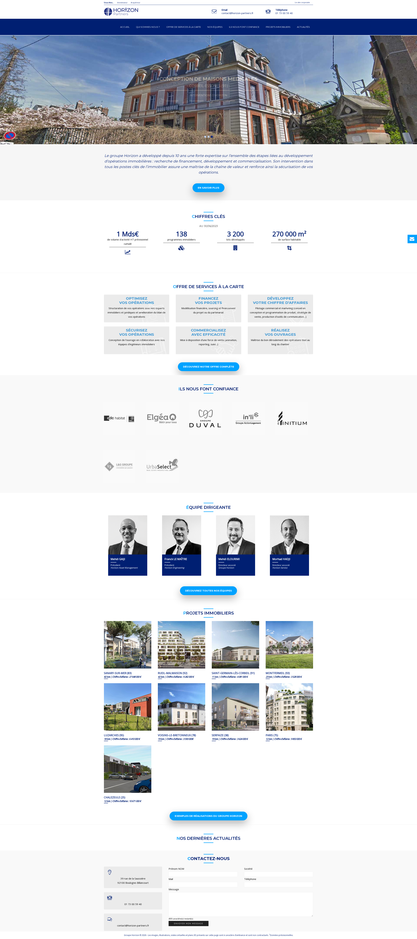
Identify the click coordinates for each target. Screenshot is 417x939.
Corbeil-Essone (212, 137)
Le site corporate (302, 2)
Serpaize (205, 137)
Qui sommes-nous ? (148, 27)
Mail (171, 879)
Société (248, 868)
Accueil (124, 27)
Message (174, 889)
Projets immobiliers (278, 27)
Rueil (208, 137)
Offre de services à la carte (183, 27)
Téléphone (250, 879)
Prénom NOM (176, 868)
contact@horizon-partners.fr (237, 13)
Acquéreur (135, 2)
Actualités (303, 27)
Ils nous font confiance (244, 27)
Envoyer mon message (188, 923)
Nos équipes (215, 27)
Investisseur (122, 2)
